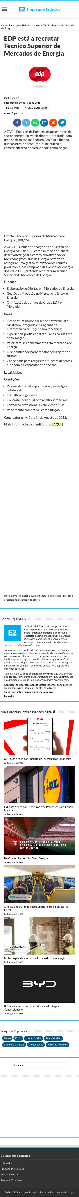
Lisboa (43, 107)
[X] (26, 123)
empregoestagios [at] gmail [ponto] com (26, 687)
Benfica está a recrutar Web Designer (27, 858)
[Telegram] (62, 123)
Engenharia (17, 113)
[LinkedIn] (44, 123)
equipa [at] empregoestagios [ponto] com (39, 684)
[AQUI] (57, 424)
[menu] (4, 10)
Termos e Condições (11, 1180)
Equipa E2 (13, 97)
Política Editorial (9, 1174)
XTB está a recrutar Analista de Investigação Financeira (37, 758)
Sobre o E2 (6, 1163)
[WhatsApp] (35, 123)
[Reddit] (53, 123)
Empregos (14, 25)
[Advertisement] (39, 191)
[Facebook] (17, 123)
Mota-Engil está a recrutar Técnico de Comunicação (35, 958)
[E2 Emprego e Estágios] (39, 9)
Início (4, 25)
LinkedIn (9, 695)
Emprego (14, 107)
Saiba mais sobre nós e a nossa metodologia (28, 691)
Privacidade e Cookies (12, 1168)
